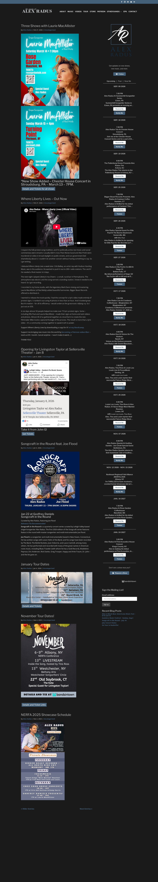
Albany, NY (119, 479)
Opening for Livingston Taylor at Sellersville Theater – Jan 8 (53, 350)
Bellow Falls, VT (119, 272)
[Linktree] (128, 2)
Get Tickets (28, 433)
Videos (78, 12)
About (63, 12)
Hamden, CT (119, 201)
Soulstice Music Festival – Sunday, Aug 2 (117, 618)
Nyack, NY (119, 339)
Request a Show (121, 573)
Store (93, 12)
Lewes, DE (119, 411)
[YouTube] (131, 2)
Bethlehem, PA (120, 448)
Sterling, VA (119, 372)
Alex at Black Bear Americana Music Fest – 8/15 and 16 (118, 615)
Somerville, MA (119, 235)
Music (70, 12)
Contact (133, 12)
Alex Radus (27, 30)
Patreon (101, 12)
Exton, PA (119, 101)
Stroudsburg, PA (119, 134)
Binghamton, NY (119, 305)
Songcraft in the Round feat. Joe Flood (49, 444)
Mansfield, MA (119, 513)
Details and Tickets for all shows (38, 188)
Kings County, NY (119, 546)
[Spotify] (134, 2)
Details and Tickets (31, 606)
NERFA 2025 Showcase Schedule (46, 715)
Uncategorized (50, 30)
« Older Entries (27, 809)
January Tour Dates (35, 564)
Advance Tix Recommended (33, 523)
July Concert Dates (109, 623)
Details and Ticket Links (34, 704)
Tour (85, 12)
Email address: (108, 595)
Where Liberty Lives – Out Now (44, 199)
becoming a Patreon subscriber (75, 332)
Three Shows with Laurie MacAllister (48, 26)
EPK (125, 12)
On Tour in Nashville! (110, 625)
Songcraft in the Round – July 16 (114, 620)
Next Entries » (86, 809)
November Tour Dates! (37, 616)
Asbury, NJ (119, 168)
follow (121, 74)
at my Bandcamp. (76, 327)
